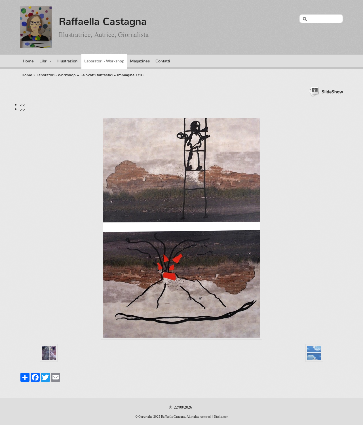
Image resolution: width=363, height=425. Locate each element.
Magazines (140, 61)
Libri (43, 61)
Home (28, 61)
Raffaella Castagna (103, 21)
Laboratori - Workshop (104, 61)
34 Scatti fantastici (96, 75)
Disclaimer (221, 416)
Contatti (162, 61)
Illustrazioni (68, 61)
